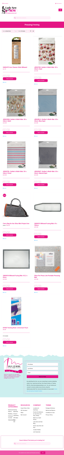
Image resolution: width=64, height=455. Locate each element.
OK (42, 452)
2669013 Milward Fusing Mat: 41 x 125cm (45, 224)
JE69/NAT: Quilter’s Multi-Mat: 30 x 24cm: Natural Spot (46, 172)
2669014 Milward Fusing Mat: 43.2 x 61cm (15, 276)
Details (5, 82)
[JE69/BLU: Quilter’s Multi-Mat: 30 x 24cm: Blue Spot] (47, 102)
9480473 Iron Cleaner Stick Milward (15, 67)
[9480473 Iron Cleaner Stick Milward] (16, 50)
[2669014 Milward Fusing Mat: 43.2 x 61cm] (16, 259)
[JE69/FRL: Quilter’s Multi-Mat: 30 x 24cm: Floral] (16, 154)
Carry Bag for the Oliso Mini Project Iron (16, 223)
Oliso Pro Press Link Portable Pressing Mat (47, 276)
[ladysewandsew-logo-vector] (10, 6)
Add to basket (9, 78)
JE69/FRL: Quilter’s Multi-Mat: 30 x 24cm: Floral (14, 172)
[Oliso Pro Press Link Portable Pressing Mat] (47, 259)
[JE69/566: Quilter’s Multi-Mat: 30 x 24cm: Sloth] (16, 102)
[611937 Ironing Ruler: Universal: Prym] (16, 311)
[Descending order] (16, 31)
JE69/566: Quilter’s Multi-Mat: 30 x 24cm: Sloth (15, 120)
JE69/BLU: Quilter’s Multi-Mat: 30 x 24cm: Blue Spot (46, 120)
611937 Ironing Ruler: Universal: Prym (15, 328)
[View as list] (33, 31)
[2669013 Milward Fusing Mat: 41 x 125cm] (47, 206)
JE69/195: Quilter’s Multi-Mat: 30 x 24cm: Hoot (46, 68)
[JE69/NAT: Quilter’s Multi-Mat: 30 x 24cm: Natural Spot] (47, 154)
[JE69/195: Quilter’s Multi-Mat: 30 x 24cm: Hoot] (47, 50)
